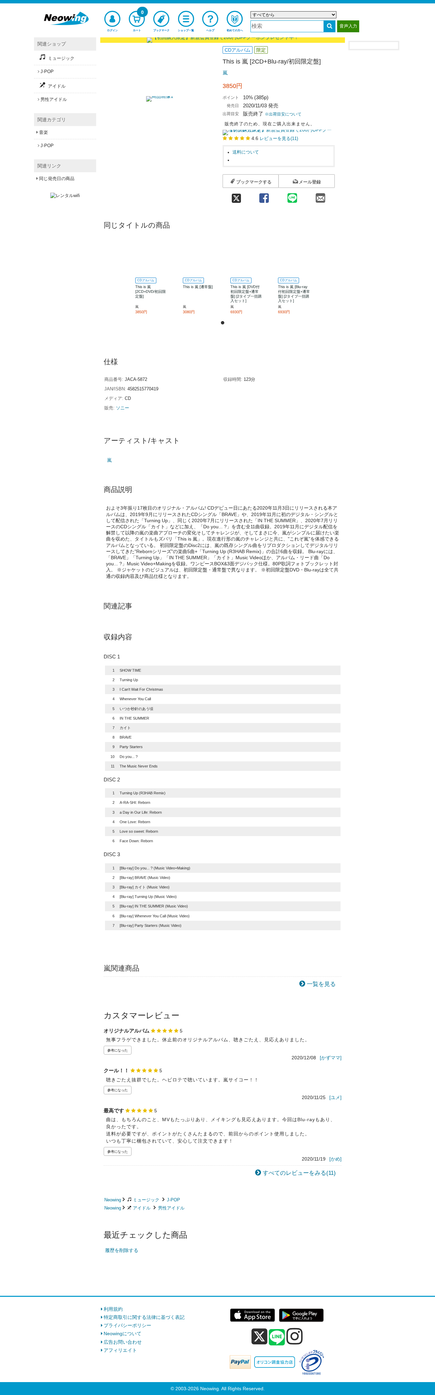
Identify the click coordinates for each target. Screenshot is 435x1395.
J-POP (173, 1199)
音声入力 (348, 26)
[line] (277, 1337)
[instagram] (294, 1336)
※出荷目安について (283, 114)
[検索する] (329, 26)
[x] (259, 1336)
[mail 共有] (321, 196)
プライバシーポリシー (127, 1325)
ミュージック (146, 1199)
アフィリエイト (120, 1350)
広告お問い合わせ (123, 1342)
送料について (245, 152)
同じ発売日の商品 (56, 178)
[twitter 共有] (236, 196)
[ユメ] (335, 1097)
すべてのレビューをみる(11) (299, 1173)
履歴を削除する (121, 1250)
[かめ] (335, 1159)
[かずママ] (331, 1057)
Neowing (112, 1199)
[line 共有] (292, 196)
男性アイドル (171, 1208)
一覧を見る (321, 984)
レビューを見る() (279, 138)
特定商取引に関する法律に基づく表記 (144, 1317)
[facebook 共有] (264, 196)
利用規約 (113, 1309)
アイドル (142, 1208)
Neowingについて (122, 1333)
